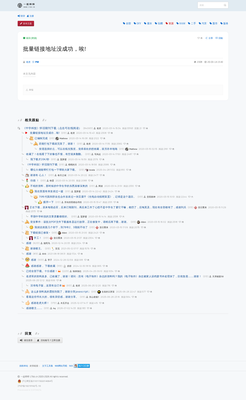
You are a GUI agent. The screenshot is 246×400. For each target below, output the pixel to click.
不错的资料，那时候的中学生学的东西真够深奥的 (59, 186)
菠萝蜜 (63, 159)
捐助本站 (23, 365)
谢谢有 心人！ (38, 175)
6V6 (44, 253)
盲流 (57, 248)
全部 (128, 23)
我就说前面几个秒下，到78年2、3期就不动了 (61, 227)
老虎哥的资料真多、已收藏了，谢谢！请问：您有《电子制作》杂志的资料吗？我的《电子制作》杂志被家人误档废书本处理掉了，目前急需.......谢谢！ (114, 276)
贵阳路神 (151, 196)
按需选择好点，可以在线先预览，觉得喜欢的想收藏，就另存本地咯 (78, 148)
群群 (69, 266)
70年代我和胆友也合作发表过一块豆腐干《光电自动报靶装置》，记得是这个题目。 (87, 196)
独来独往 (77, 271)
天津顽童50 (217, 276)
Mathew (64, 138)
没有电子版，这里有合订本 (46, 285)
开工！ (38, 237)
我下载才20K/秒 (39, 159)
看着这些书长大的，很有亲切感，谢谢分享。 (52, 296)
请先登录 (28, 340)
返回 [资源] (31, 38)
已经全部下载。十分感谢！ (41, 271)
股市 (215, 23)
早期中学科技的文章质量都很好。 (50, 216)
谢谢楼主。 (36, 248)
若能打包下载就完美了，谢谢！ (57, 143)
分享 (211, 38)
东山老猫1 (94, 297)
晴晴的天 (72, 164)
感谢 (28, 243)
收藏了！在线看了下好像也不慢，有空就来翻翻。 (55, 154)
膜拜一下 (48, 202)
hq (54, 308)
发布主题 (27, 23)
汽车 (204, 23)
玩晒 (160, 23)
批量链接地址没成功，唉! (45, 132)
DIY (139, 23)
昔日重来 (202, 207)
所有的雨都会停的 (73, 202)
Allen (143, 222)
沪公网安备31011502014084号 (37, 381)
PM (37, 61)
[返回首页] (29, 5)
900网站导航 (61, 366)
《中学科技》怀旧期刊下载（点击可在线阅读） (52, 128)
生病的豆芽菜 (108, 291)
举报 (31, 89)
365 (71, 366)
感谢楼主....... (34, 308)
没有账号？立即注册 (50, 340)
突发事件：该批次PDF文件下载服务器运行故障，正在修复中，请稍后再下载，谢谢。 (79, 221)
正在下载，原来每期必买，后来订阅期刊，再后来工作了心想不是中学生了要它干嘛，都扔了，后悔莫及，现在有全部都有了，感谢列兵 (108, 207)
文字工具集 (47, 366)
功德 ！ (34, 180)
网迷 (101, 186)
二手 (193, 23)
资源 (171, 23)
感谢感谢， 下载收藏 (43, 266)
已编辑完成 (41, 138)
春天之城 (62, 175)
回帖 (221, 38)
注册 (31, 16)
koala (92, 169)
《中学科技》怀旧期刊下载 (41, 164)
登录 (22, 16)
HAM (182, 23)
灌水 (149, 23)
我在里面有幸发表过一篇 (49, 191)
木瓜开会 (65, 303)
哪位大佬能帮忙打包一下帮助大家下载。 (53, 169)
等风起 (97, 154)
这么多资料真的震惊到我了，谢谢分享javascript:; (60, 291)
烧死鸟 (47, 243)
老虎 (28, 62)
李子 (50, 260)
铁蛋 (52, 180)
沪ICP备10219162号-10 (29, 386)
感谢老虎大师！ (40, 303)
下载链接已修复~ (40, 232)
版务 (225, 23)
